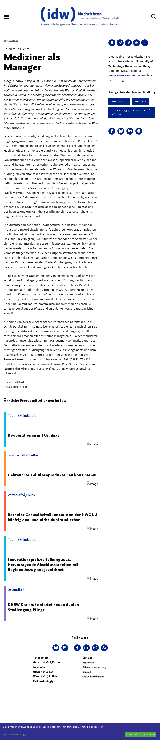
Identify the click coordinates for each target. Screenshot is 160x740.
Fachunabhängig (43, 681)
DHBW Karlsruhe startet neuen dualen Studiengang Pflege (43, 607)
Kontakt (86, 672)
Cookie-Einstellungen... (16, 734)
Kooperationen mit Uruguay (34, 435)
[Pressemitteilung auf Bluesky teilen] (120, 131)
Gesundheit (40, 667)
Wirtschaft (119, 101)
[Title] (128, 42)
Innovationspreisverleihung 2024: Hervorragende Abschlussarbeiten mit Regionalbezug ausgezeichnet (43, 565)
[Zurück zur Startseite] (80, 16)
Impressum (88, 662)
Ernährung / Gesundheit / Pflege (131, 112)
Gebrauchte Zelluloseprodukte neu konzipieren (52, 475)
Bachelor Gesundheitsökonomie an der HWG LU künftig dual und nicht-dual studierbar (52, 517)
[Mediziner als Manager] (120, 42)
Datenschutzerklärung (94, 667)
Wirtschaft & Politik (45, 676)
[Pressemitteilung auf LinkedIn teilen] (129, 131)
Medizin (140, 101)
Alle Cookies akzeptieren (140, 734)
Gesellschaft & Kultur (46, 662)
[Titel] (111, 42)
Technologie (41, 658)
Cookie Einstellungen (93, 676)
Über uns (87, 657)
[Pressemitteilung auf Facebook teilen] (111, 131)
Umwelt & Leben (43, 672)
